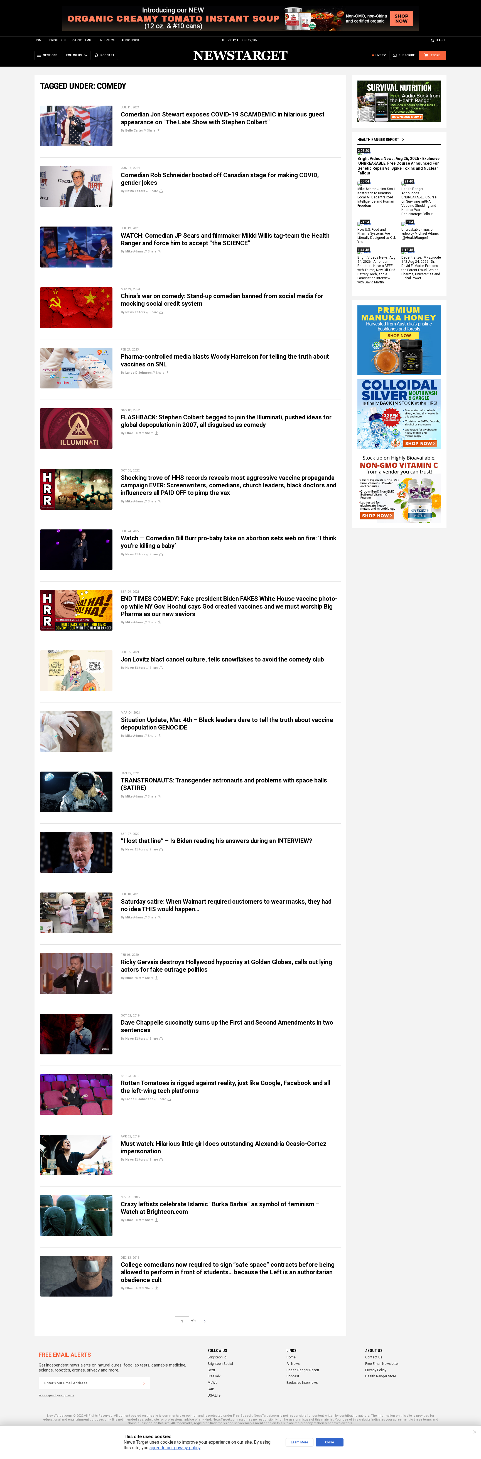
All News (293, 1364)
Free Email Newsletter (382, 1364)
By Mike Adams (132, 251)
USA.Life (214, 1395)
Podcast (292, 1376)
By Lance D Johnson (136, 373)
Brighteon (57, 40)
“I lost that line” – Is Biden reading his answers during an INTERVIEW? (216, 840)
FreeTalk (214, 1376)
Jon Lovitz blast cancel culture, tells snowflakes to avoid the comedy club (222, 659)
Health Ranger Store (380, 1376)
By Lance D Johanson (137, 1099)
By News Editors (133, 191)
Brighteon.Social (220, 1364)
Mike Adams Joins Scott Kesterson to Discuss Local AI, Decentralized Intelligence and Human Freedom (376, 197)
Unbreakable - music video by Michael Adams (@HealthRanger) (420, 234)
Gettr (211, 1370)
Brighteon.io (217, 1357)
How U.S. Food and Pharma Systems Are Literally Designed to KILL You (376, 236)
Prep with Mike (82, 40)
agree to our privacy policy (174, 1447)
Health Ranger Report (378, 139)
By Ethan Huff (131, 433)
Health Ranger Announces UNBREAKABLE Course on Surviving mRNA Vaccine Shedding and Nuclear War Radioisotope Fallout (418, 201)
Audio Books (130, 40)
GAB (211, 1389)
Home (39, 40)
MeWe (212, 1383)
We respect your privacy (56, 1395)
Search (441, 40)
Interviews (107, 40)
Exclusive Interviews (302, 1383)
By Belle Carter (132, 130)
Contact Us (373, 1357)
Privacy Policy (375, 1370)
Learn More (299, 1442)
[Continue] (144, 1383)
